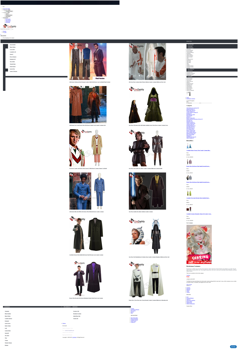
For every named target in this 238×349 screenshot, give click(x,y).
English (11, 11)
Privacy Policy (189, 301)
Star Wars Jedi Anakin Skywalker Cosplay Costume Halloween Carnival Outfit (145, 168)
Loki (6, 328)
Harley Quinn (8, 325)
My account (133, 310)
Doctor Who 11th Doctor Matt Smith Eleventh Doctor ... (198, 166)
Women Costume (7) (190, 122)
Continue (188, 275)
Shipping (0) (188, 135)
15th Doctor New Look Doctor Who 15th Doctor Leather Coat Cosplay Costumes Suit (87, 125)
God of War (12, 68)
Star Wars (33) (189, 120)
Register (4, 31)
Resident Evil (12, 59)
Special (132, 311)
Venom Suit (75, 318)
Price (187, 101)
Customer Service (134, 320)
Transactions (7, 21)
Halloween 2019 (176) (190, 133)
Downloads (7, 22)
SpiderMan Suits (76, 316)
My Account (7, 18)
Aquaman (7, 311)
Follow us (188, 285)
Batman (6, 345)
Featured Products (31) (190, 125)
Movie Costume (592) (190, 130)
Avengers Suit (76, 311)
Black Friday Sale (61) (190, 110)
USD (8, 12)
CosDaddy (74, 337)
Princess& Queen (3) (190, 128)
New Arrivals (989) (190, 134)
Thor (6, 337)
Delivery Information (190, 303)
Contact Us (133, 322)
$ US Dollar (8, 16)
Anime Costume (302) (190, 123)
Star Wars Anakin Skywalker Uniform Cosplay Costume (141, 211)
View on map (189, 284)
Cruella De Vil (13, 51)
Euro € (7, 13)
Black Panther (8, 313)
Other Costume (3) (190, 138)
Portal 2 (11, 54)
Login (5, 32)
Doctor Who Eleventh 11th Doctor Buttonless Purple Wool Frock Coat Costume (86, 298)
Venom (6, 340)
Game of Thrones (13, 71)
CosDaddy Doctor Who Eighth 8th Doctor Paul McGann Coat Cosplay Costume (86, 254)
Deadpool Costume (77, 313)
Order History (8, 20)
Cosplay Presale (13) (190, 111)
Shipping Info (189, 302)
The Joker (7, 335)
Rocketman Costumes (190, 98)
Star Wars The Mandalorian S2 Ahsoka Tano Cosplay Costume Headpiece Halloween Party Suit (149, 256)
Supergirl (7, 333)
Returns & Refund (134, 318)
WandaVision (12, 64)
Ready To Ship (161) (190, 117)
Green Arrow (7, 323)
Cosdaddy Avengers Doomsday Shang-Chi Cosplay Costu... (198, 213)
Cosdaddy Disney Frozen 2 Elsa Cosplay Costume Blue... (198, 150)
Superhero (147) (189, 121)
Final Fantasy (13, 66)
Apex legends (12, 44)
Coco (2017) (12, 49)
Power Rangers (13, 56)
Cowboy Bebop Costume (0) (192, 112)
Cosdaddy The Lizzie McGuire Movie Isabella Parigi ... (198, 198)
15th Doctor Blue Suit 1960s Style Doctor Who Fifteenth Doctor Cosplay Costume (86, 211)
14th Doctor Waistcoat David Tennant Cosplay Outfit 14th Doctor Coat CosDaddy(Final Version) (89, 82)
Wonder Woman (8, 342)
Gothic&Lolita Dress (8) (191, 136)
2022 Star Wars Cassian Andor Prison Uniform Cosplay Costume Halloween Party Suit (147, 82)
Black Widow (13, 47)
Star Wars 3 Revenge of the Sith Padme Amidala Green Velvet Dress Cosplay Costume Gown (148, 125)
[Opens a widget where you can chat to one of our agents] (233, 346)
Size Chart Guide (134, 317)
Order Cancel (133, 321)
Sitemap (64, 323)
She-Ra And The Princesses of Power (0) (194, 119)
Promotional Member (135, 309)
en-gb (9, 9)
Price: (187, 152)
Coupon (132, 308)
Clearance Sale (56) (190, 124)
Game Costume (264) (190, 131)
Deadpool (7, 321)
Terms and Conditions (190, 300)
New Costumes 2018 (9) (191, 132)
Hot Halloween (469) (190, 114)
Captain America (8, 318)
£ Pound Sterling (9, 15)
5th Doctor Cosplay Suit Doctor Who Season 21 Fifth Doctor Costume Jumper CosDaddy (88, 168)
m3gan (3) (188, 116)
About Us (188, 299)
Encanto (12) (189, 113)
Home (187, 97)
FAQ (187, 297)
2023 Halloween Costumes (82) (192, 107)
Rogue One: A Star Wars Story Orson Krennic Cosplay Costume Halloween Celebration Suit (148, 300)
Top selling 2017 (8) (190, 126)
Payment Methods (190, 298)
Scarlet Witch (8, 330)
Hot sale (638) (189, 115)
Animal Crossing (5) (190, 109)
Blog (132, 312)
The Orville (12, 61)
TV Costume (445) (190, 129)
